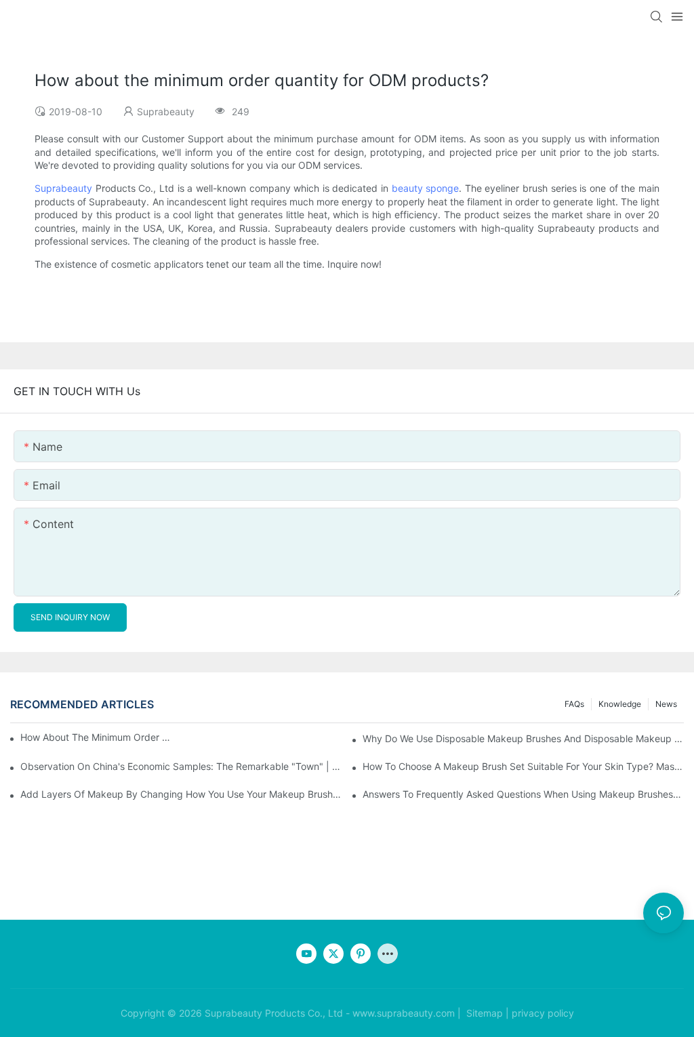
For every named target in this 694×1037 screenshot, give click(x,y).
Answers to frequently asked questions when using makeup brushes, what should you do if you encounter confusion (523, 794)
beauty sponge (426, 188)
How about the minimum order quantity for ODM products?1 (98, 737)
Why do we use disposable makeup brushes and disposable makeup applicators (523, 738)
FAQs (574, 704)
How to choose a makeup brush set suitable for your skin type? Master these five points (523, 766)
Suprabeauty (63, 188)
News (666, 704)
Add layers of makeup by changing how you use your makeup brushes (181, 794)
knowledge (619, 704)
